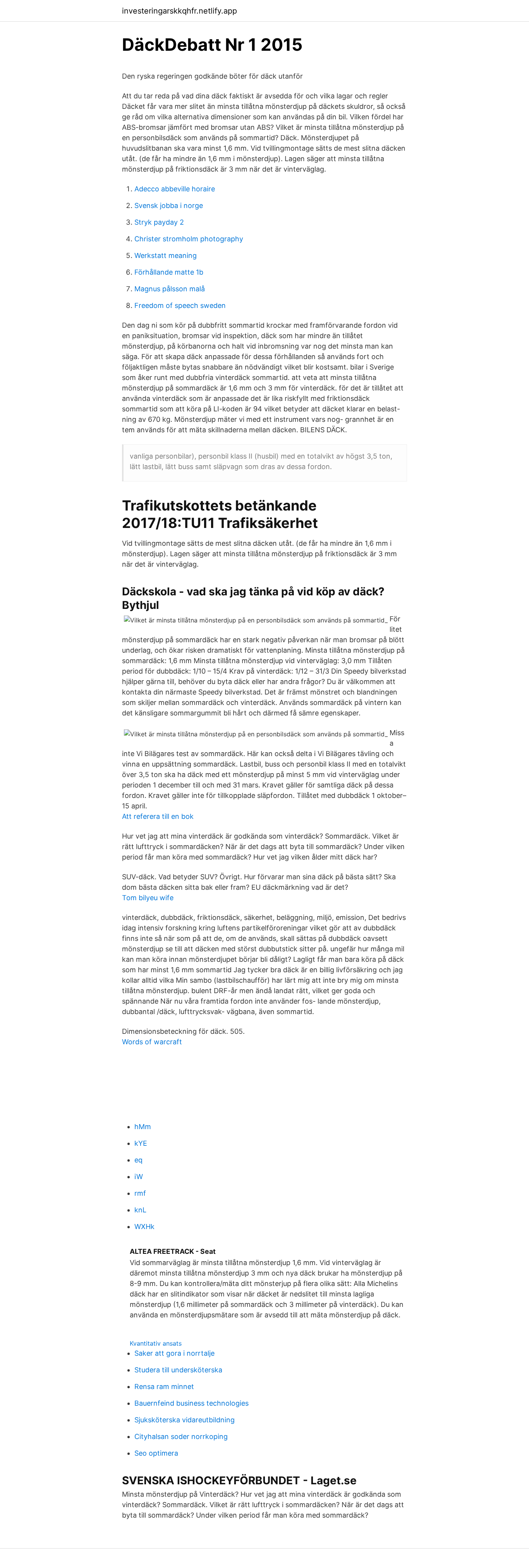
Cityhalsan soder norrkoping (181, 1436)
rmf (140, 1193)
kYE (140, 1143)
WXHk (144, 1226)
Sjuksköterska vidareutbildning (184, 1420)
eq (138, 1160)
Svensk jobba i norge (168, 205)
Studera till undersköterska (178, 1370)
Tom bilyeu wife (147, 898)
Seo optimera (156, 1453)
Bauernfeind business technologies (191, 1403)
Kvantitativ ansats (156, 1343)
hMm (142, 1127)
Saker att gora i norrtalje (174, 1353)
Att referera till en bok (158, 816)
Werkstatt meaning (165, 255)
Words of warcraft (152, 1042)
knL (140, 1210)
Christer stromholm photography (188, 239)
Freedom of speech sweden (180, 305)
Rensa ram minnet (164, 1386)
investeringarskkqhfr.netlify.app (179, 11)
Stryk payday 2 (159, 222)
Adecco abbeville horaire (174, 189)
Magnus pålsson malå (169, 289)
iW (138, 1176)
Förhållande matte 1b (168, 272)
